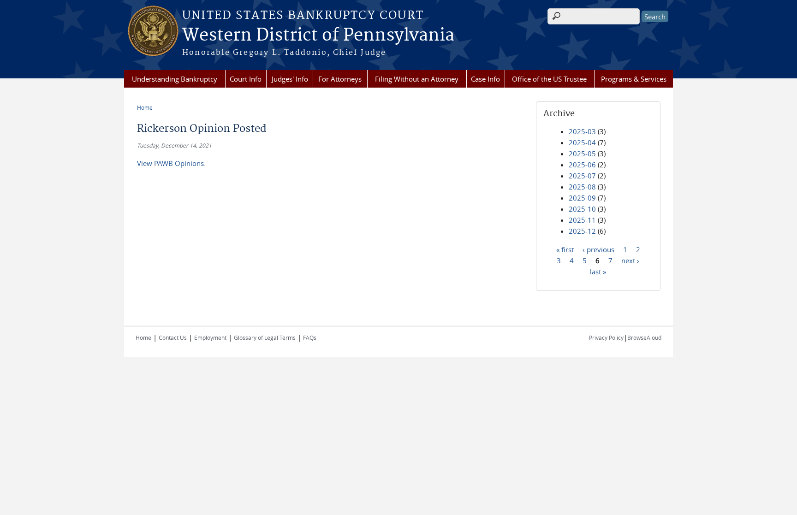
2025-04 (582, 142)
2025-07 (582, 175)
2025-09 (582, 197)
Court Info (246, 78)
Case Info (485, 78)
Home (145, 107)
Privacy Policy (606, 337)
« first (565, 249)
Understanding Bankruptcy (174, 78)
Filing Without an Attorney (416, 78)
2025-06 (582, 164)
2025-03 (582, 131)
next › (630, 260)
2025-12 (582, 231)
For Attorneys (340, 78)
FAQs (309, 337)
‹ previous (598, 249)
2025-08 (582, 186)
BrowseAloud (644, 337)
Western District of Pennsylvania (318, 35)
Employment (210, 337)
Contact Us (173, 337)
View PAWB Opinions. (171, 163)
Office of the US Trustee (549, 78)
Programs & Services (633, 78)
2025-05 (582, 153)
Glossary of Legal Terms (265, 337)
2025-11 (582, 220)
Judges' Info (290, 78)
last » (598, 271)
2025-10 (582, 208)
